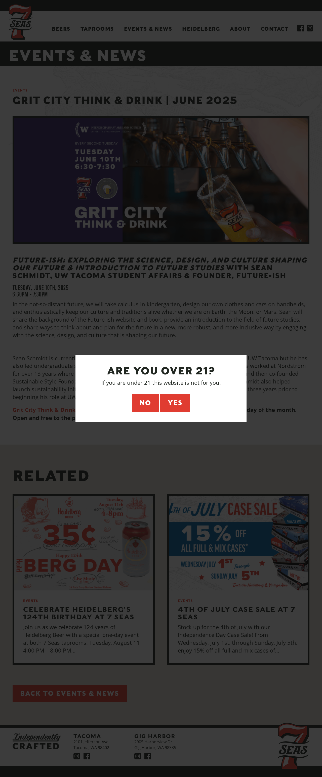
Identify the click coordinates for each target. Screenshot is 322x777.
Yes (175, 403)
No (145, 403)
